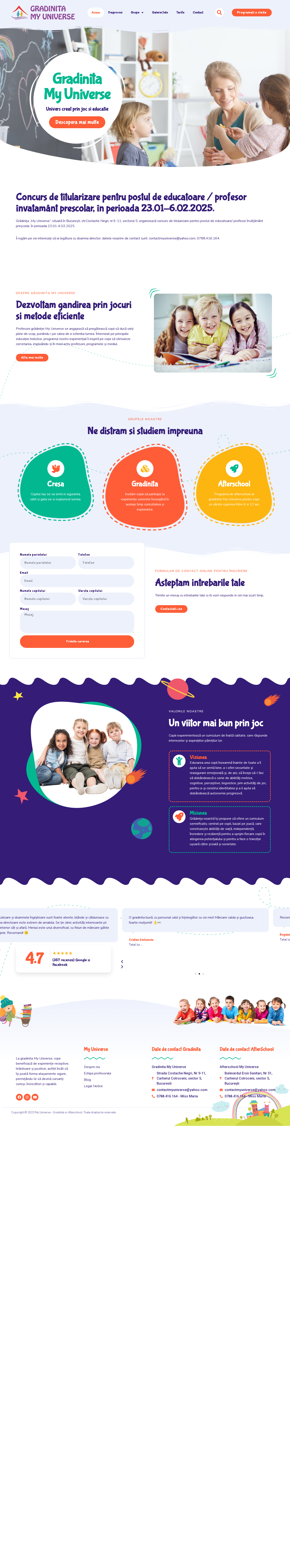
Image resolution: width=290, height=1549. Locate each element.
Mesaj (24, 609)
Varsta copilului (90, 591)
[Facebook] (19, 1097)
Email (24, 573)
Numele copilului (32, 591)
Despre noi (115, 12)
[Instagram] (27, 1097)
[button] (195, 973)
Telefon (84, 554)
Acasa (96, 12)
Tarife (180, 12)
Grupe (135, 12)
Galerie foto (160, 12)
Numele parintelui (33, 554)
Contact (198, 12)
